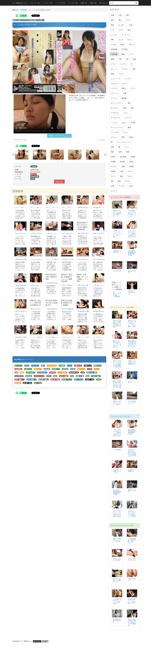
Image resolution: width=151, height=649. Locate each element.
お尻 (120, 15)
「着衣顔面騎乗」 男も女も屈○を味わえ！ (132, 540)
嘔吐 (112, 152)
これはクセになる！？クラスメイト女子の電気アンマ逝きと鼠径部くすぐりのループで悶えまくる (117, 515)
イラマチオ (115, 132)
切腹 (123, 166)
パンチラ (123, 64)
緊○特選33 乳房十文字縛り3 (117, 620)
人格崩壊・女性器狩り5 (117, 251)
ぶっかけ (114, 34)
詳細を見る (59, 181)
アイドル (114, 98)
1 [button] (58, 161)
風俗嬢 (124, 98)
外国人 (122, 44)
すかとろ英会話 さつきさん (132, 559)
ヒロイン (125, 83)
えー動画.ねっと (19, 2)
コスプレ (125, 69)
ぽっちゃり (115, 108)
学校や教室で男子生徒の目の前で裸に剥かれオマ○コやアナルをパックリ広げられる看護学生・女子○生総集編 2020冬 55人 (132, 347)
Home (16, 10)
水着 (132, 108)
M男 (112, 39)
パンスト (128, 78)
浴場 (112, 147)
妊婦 (124, 108)
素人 (120, 20)
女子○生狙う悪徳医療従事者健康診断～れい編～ (117, 492)
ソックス (114, 122)
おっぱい (122, 25)
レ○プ (131, 54)
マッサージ (125, 34)
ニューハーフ (115, 78)
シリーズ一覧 (60, 3)
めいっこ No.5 (35, 207)
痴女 (129, 30)
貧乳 (112, 20)
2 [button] (61, 161)
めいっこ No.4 (19, 207)
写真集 (133, 156)
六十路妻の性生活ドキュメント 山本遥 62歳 (117, 601)
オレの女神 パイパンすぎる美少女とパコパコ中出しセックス (132, 213)
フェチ (121, 30)
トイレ (125, 113)
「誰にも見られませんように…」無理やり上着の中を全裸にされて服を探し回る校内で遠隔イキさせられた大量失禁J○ (132, 236)
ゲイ (132, 64)
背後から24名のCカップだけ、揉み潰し (117, 402)
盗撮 (123, 54)
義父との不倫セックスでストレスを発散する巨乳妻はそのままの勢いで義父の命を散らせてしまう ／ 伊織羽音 (117, 366)
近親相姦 (24, 10)
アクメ (128, 20)
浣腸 (134, 59)
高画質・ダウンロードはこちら (59, 136)
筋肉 (120, 152)
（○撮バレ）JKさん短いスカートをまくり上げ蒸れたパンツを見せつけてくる (132, 513)
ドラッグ (128, 117)
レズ (112, 30)
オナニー (132, 44)
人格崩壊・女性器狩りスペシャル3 (117, 471)
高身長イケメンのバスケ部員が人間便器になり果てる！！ (117, 213)
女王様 (133, 122)
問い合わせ (103, 3)
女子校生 (125, 49)
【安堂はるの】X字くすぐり (131, 292)
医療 (127, 152)
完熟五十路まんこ (132, 579)
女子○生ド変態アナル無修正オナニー (117, 580)
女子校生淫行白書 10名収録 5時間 (57, 283)
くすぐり (114, 88)
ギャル (129, 39)
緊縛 (112, 59)
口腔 (121, 171)
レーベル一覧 (72, 3)
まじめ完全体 (117, 271)
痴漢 (124, 93)
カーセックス (115, 117)
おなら (124, 122)
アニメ (125, 132)
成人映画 (123, 156)
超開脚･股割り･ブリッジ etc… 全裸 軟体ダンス (132, 601)
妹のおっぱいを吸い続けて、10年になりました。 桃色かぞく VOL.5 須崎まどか (117, 345)
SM (127, 59)
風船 (112, 74)
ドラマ (113, 64)
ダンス (120, 39)
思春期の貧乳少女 (83, 207)
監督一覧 (93, 3)
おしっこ (114, 69)
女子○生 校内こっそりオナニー (132, 402)
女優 (112, 15)
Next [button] (105, 154)
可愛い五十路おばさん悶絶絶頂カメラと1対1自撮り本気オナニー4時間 (117, 323)
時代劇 (122, 161)
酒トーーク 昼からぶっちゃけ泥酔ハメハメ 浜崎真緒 (117, 294)
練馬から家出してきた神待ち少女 (41, 285)
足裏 (133, 69)
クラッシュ (115, 93)
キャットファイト (117, 103)
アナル (121, 74)
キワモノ (114, 166)
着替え (124, 88)
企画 (130, 25)
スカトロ (114, 83)
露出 (129, 103)
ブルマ (130, 171)
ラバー (113, 176)
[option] (24, 155)
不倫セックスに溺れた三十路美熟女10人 (132, 362)
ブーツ (133, 88)
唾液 (129, 127)
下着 (120, 59)
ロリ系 (113, 44)
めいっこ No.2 (66, 207)
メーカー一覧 (47, 3)
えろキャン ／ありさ (132, 381)
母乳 (123, 137)
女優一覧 (84, 3)
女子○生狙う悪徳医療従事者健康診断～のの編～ (132, 253)
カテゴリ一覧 (35, 3)
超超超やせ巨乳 (132, 271)
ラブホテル (115, 113)
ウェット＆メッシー (124, 142)
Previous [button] (13, 154)
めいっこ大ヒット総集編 (54, 207)
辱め (127, 15)
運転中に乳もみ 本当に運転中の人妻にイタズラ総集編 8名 (132, 622)
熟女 (112, 25)
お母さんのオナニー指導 (117, 559)
